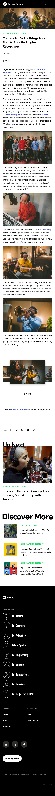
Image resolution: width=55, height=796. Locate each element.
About (6, 714)
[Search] (46, 4)
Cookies (34, 775)
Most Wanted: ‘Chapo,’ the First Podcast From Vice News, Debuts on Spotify (35, 551)
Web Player (33, 720)
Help (30, 714)
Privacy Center (14, 775)
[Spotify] (13, 4)
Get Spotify (13, 758)
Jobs (5, 720)
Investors (7, 726)
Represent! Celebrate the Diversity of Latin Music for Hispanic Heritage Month (32, 570)
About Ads (42, 775)
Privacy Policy (25, 775)
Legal (5, 775)
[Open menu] (51, 4)
